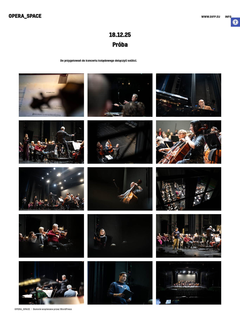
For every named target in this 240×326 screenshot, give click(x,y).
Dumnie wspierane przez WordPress (52, 309)
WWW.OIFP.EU (210, 16)
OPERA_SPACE (25, 16)
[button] (235, 22)
